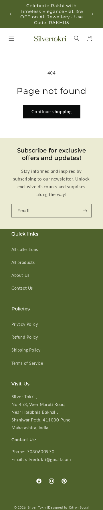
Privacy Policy (24, 324)
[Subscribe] (85, 210)
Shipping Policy (26, 350)
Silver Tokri (37, 507)
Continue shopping (51, 111)
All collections (24, 249)
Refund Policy (24, 337)
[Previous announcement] (10, 14)
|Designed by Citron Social (68, 507)
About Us (20, 275)
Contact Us (22, 288)
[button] (11, 38)
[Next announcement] (92, 14)
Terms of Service (27, 363)
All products (23, 262)
